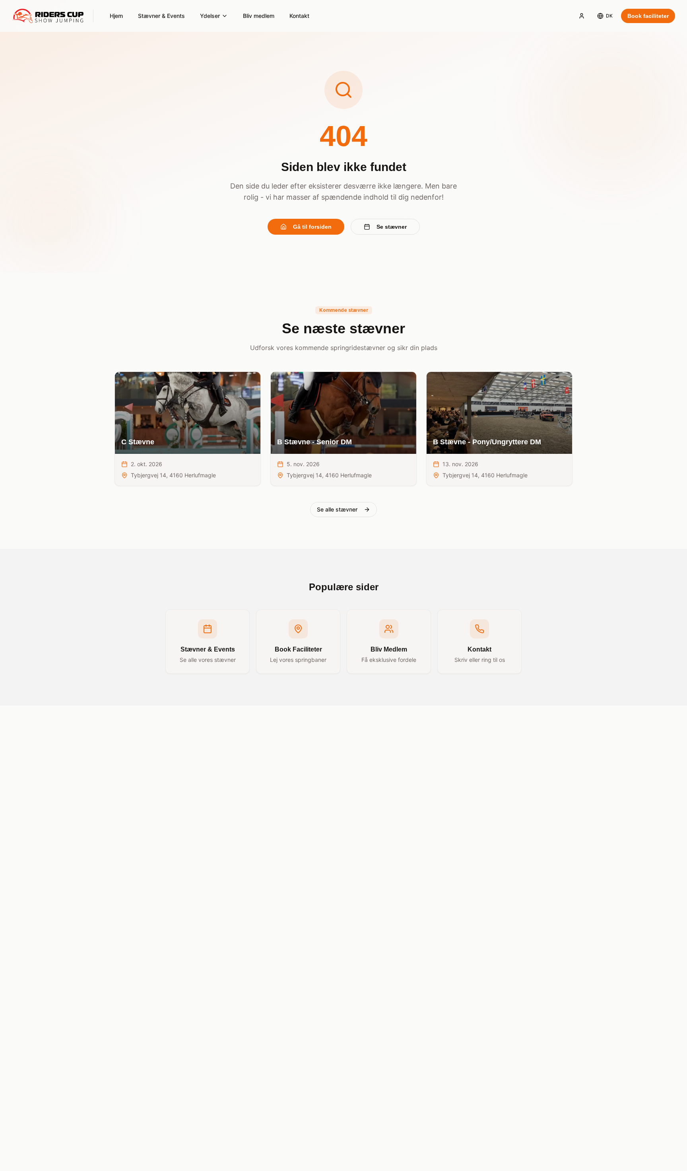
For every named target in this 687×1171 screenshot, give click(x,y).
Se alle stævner (337, 509)
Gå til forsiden (312, 227)
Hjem (116, 15)
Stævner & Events (161, 15)
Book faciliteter (648, 16)
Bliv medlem (258, 15)
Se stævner (391, 227)
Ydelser (210, 15)
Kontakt (299, 15)
